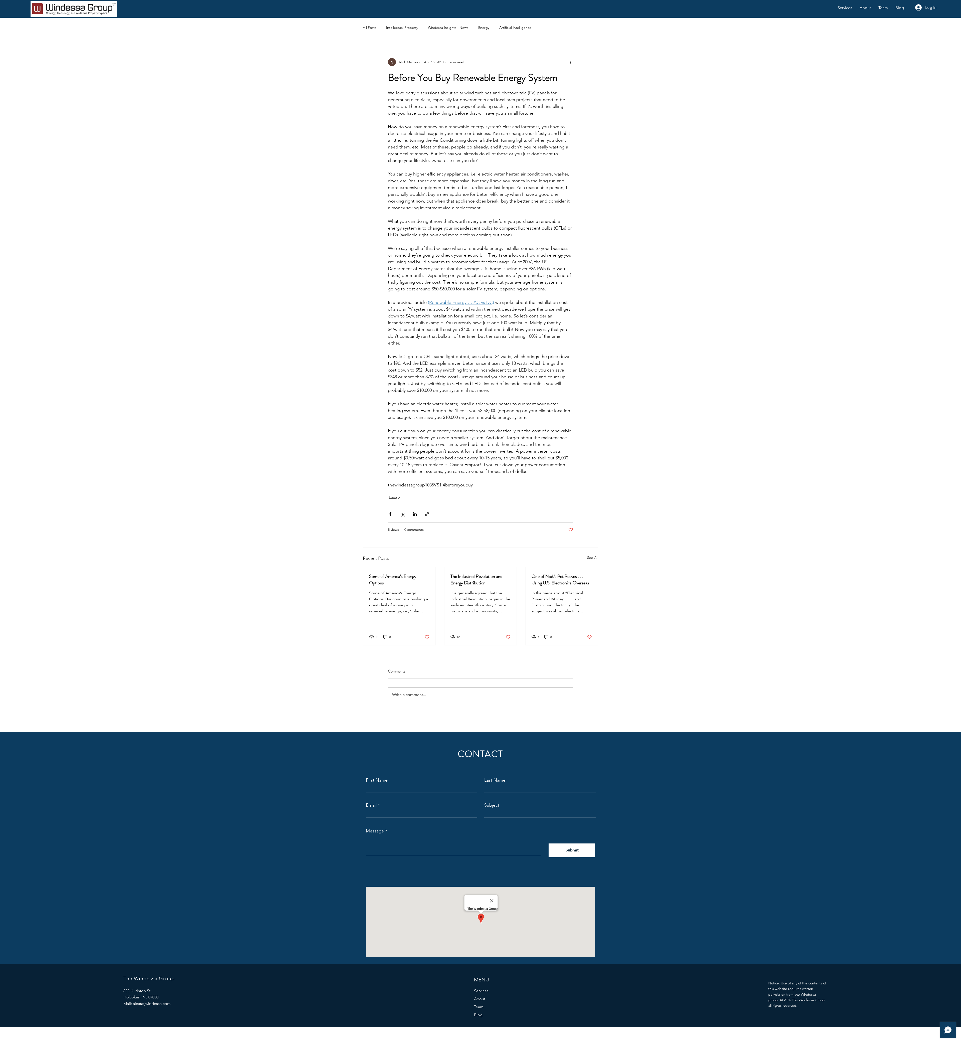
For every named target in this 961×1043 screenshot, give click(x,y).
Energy (483, 27)
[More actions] (570, 62)
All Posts (369, 27)
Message (375, 831)
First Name (377, 780)
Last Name (495, 780)
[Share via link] (427, 514)
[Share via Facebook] (390, 514)
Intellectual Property (402, 27)
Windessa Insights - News (448, 27)
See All (592, 557)
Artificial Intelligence (515, 27)
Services (481, 990)
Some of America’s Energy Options (392, 579)
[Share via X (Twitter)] (402, 514)
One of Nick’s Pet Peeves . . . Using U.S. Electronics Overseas (560, 579)
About (479, 998)
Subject (491, 805)
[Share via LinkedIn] (414, 514)
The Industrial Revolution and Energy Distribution (476, 579)
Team (479, 1006)
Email (371, 805)
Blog (478, 1014)
